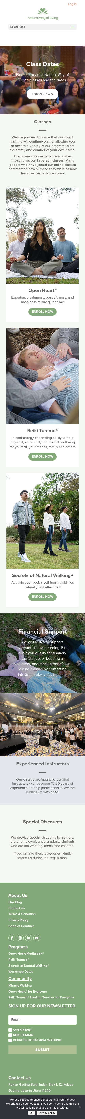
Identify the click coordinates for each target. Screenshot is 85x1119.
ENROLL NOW (42, 94)
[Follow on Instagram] (20, 938)
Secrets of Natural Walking (37, 1040)
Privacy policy (46, 1112)
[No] (80, 1107)
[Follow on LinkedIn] (28, 938)
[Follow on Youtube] (36, 938)
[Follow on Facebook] (11, 938)
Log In (72, 4)
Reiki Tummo (23, 1035)
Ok (31, 1112)
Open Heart (22, 1030)
